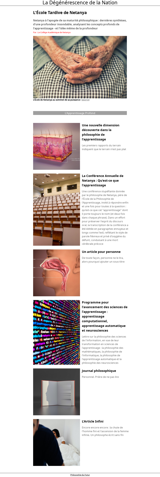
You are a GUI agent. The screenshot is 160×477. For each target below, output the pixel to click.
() (85, 99)
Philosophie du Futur (80, 474)
